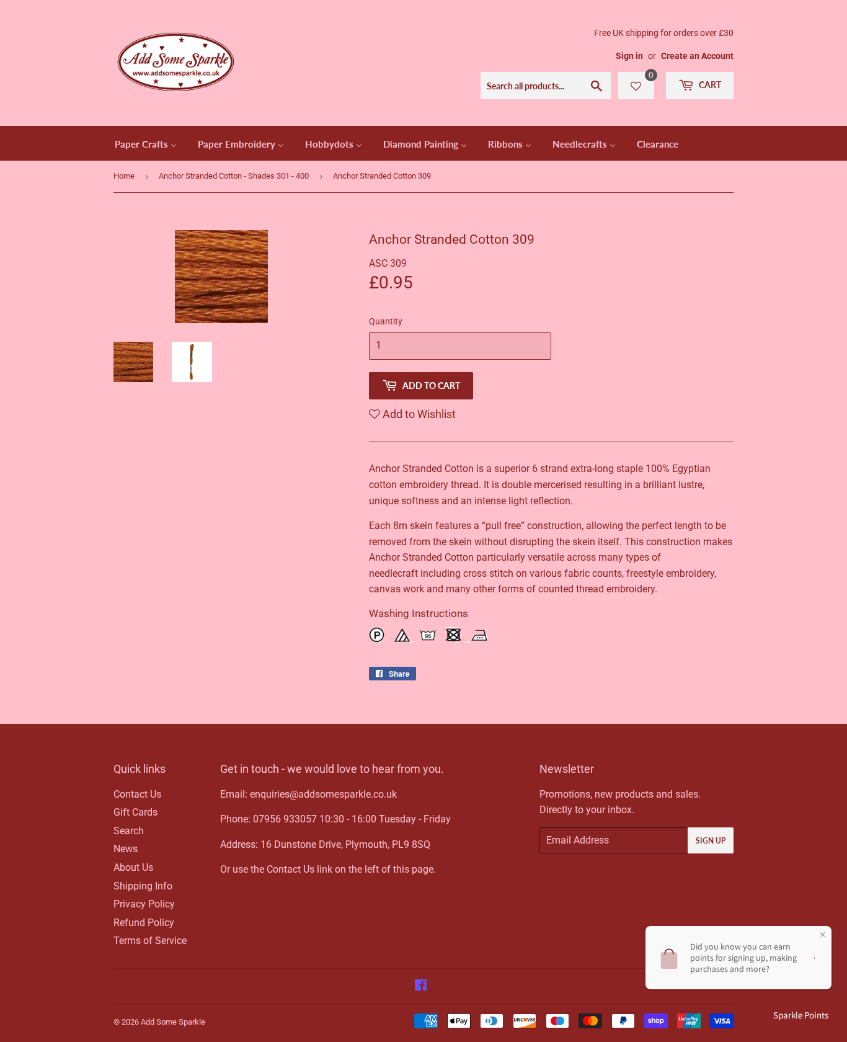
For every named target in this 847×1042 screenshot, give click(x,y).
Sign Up (710, 840)
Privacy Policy (144, 904)
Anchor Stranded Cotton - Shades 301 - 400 (234, 175)
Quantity (385, 321)
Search (128, 831)
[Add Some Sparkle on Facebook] (420, 986)
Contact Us (137, 794)
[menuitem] (145, 143)
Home (124, 175)
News (125, 849)
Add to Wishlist (418, 414)
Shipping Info (142, 886)
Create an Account (697, 56)
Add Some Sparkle (173, 1021)
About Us (133, 867)
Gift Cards (135, 812)
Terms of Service (150, 940)
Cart (709, 84)
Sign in (629, 56)
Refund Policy (143, 922)
